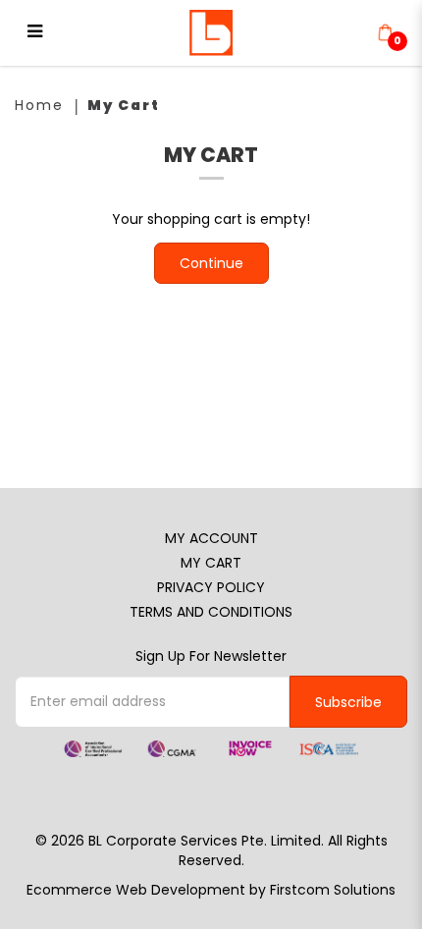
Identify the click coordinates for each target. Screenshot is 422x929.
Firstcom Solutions (333, 890)
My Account (211, 538)
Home (39, 105)
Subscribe (348, 702)
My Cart (123, 105)
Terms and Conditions (211, 612)
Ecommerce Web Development (135, 890)
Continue (211, 263)
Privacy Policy (211, 587)
